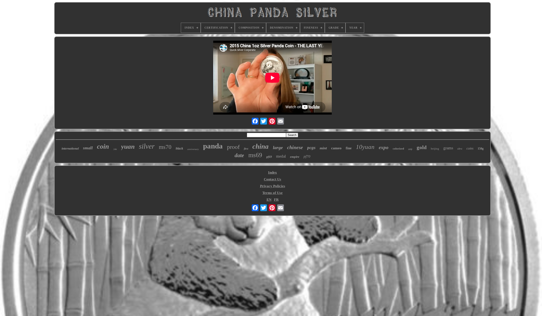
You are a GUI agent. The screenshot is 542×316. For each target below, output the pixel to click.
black (179, 148)
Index (272, 172)
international (70, 148)
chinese (295, 147)
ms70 (165, 147)
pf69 (269, 156)
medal (281, 156)
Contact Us (272, 179)
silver (147, 146)
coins (469, 148)
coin (103, 146)
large (278, 147)
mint (323, 148)
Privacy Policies (272, 186)
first (246, 148)
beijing (435, 148)
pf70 (307, 156)
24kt (115, 149)
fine (349, 148)
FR (276, 200)
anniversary (193, 149)
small (88, 148)
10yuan (365, 146)
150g (481, 148)
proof (233, 147)
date (239, 155)
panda (213, 146)
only (410, 149)
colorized (398, 148)
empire (294, 156)
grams (448, 148)
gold (422, 147)
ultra (459, 148)
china (260, 146)
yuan (128, 146)
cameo (336, 148)
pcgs (311, 147)
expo (384, 147)
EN (269, 200)
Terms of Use (272, 193)
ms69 (255, 154)
